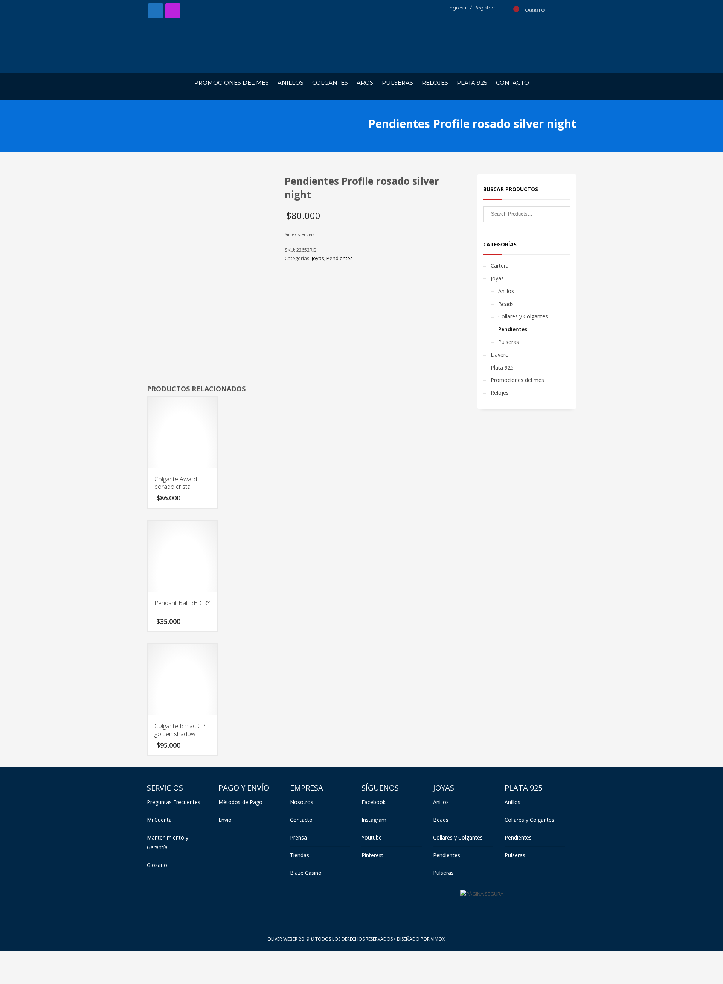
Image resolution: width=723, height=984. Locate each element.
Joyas (318, 258)
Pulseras (508, 341)
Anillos (506, 291)
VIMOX (438, 939)
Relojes (500, 392)
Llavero (500, 354)
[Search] (561, 214)
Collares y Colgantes (523, 316)
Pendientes (339, 258)
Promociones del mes (517, 379)
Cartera (500, 265)
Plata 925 (502, 367)
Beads (506, 303)
